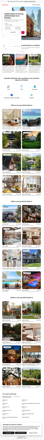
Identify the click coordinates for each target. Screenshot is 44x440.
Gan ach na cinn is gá (21, 432)
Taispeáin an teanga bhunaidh (29, 1)
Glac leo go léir (8, 432)
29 (17, 46)
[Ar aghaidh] (24, 52)
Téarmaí (24, 438)
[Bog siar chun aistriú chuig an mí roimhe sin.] (6, 32)
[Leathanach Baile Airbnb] (5, 5)
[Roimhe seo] (19, 52)
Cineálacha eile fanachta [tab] (6, 396)
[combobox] (14, 25)
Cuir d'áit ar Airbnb (36, 4)
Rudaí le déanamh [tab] (16, 396)
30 (19, 46)
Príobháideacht (19, 438)
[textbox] (9, 29)
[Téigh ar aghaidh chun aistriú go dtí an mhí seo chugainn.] (19, 32)
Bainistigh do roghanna (33, 432)
